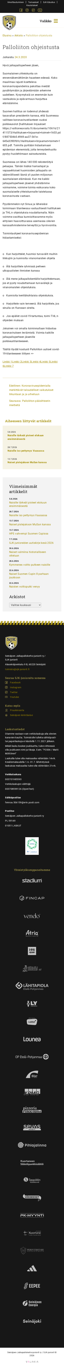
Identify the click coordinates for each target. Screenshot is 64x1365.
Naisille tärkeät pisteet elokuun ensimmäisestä (28, 504)
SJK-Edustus (49, 2)
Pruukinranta (17, 710)
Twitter (14, 692)
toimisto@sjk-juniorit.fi (17, 669)
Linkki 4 (36, 361)
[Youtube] (40, 10)
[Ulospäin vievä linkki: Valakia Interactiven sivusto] (32, 1361)
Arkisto (18, 35)
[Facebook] (21, 10)
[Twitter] (33, 10)
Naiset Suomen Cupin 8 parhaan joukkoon (29, 575)
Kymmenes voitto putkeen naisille (29, 564)
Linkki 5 (45, 361)
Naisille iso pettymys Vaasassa (26, 450)
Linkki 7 (9, 366)
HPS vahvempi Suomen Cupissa (28, 533)
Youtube (14, 697)
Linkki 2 (17, 361)
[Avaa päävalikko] (49, 20)
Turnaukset (33, 2)
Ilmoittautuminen (16, 2)
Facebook (15, 682)
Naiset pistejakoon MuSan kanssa (27, 462)
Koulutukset (32, 5)
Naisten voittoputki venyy (24, 586)
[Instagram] (27, 10)
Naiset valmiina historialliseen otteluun (27, 553)
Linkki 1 (7, 361)
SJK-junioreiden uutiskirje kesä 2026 (31, 542)
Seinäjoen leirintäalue (21, 715)
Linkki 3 (26, 361)
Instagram (15, 687)
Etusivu (7, 35)
